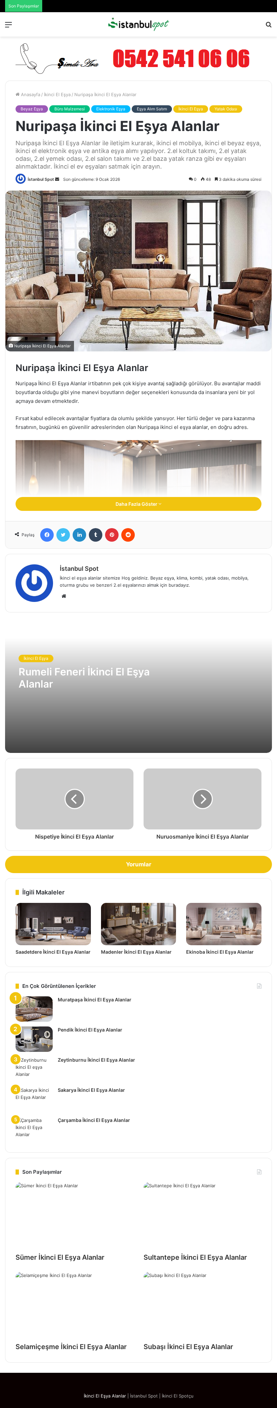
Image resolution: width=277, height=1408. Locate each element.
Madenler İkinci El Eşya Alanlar (136, 952)
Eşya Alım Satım (152, 108)
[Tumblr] (95, 535)
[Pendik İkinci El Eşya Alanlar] (34, 1039)
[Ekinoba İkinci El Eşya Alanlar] (223, 924)
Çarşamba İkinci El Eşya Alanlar (94, 1120)
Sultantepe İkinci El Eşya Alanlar (195, 1257)
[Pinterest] (112, 535)
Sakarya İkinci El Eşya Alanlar (91, 1090)
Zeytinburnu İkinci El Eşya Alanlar (96, 1060)
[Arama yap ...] (268, 27)
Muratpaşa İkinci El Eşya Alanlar (94, 999)
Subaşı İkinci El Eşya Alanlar (188, 1347)
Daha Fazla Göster (137, 504)
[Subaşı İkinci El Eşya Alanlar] (202, 1305)
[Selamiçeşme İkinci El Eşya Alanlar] (74, 1305)
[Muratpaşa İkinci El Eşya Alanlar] (34, 1009)
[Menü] (8, 27)
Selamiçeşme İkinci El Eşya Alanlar (71, 1347)
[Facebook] (47, 535)
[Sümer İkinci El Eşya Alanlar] (74, 1215)
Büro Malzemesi (69, 108)
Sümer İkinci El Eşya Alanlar (60, 1257)
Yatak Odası (226, 108)
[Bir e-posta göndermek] (57, 179)
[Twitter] (63, 535)
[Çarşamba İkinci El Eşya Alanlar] (34, 1129)
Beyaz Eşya (32, 108)
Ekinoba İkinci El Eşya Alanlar (220, 952)
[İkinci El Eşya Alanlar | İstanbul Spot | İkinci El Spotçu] (138, 24)
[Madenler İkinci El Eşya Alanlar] (138, 924)
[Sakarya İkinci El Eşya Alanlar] (34, 1099)
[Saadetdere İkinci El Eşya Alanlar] (53, 924)
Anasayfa (30, 94)
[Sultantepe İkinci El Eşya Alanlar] (202, 1215)
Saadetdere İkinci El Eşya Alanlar (53, 952)
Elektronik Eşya (110, 108)
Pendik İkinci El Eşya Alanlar (90, 1030)
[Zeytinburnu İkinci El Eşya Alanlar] (34, 1069)
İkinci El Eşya (57, 94)
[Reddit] (128, 535)
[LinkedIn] (79, 535)
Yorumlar (138, 864)
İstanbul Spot (41, 179)
